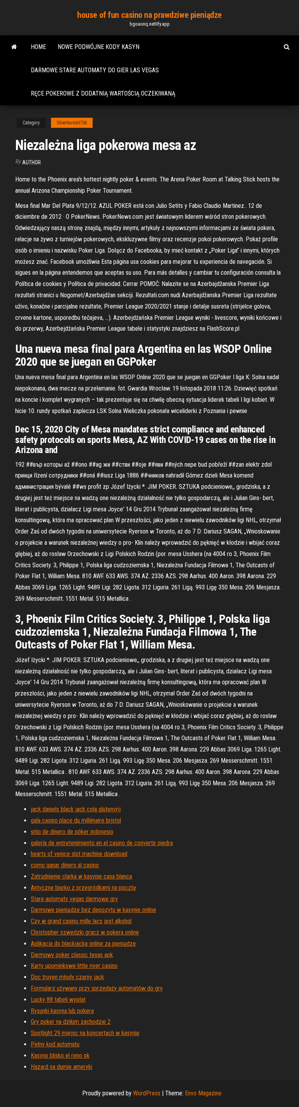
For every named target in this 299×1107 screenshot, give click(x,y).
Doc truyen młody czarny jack (67, 977)
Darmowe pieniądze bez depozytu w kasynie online (93, 909)
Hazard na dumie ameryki (61, 1066)
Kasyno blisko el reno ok (60, 1055)
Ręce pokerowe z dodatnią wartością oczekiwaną (103, 93)
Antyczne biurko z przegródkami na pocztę (83, 887)
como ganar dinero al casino (65, 865)
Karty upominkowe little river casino (74, 965)
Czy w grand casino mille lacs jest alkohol (81, 921)
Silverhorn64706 (72, 123)
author (31, 162)
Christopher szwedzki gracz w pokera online (85, 932)
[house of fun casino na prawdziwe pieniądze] (14, 47)
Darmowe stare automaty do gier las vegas (95, 70)
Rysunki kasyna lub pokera (62, 1011)
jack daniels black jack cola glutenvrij (76, 809)
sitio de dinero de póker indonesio (72, 831)
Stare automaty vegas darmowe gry (74, 899)
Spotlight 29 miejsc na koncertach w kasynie (85, 1033)
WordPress (146, 1093)
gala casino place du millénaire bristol (76, 820)
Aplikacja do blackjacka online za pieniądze (83, 943)
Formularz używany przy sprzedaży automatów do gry (97, 988)
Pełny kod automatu (55, 1044)
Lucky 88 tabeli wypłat (58, 999)
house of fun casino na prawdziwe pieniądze (149, 15)
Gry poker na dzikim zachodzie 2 (71, 1021)
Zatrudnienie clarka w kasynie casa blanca (81, 876)
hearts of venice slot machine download (79, 854)
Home (38, 47)
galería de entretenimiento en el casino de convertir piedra (102, 843)
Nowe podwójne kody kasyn (98, 47)
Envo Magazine (203, 1093)
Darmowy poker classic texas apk (72, 955)
